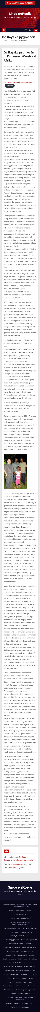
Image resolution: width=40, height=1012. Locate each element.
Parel (24, 982)
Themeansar (24, 906)
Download (9, 86)
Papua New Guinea (15, 864)
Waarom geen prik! (28, 1003)
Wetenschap (15, 1007)
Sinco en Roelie (20, 14)
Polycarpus (8, 990)
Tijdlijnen (27, 994)
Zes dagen (25, 1007)
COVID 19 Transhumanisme (27, 928)
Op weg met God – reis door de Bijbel (20, 978)
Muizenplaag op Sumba (29, 974)
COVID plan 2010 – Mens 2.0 (20, 936)
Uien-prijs (8, 1003)
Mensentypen (14, 974)
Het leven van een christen (13, 967)
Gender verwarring (9, 959)
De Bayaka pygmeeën (11, 940)
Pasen (30, 982)
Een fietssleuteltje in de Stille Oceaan (20, 951)
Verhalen (16, 1003)
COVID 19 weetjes (14, 932)
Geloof (31, 955)
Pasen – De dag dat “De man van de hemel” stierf (20, 986)
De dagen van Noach (16, 944)
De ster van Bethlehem (29, 947)
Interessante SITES (30, 967)
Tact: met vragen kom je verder (25, 990)
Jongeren (19, 971)
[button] (30, 30)
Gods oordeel (22, 959)
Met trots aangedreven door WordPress (17, 904)
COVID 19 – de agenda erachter (20, 918)
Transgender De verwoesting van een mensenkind (20, 998)
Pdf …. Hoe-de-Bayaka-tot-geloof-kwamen (19, 82)
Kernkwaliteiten (29, 971)
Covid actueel (27, 932)
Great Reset (33, 959)
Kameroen (12, 867)
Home (4, 40)
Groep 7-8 (12, 963)
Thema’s (13, 994)
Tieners (20, 994)
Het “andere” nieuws (24, 963)
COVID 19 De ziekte (10, 928)
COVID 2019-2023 (20, 914)
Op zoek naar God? (14, 982)
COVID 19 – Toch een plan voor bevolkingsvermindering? (20, 923)
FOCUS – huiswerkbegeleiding (16, 955)
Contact (28, 911)
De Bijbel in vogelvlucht (29, 940)
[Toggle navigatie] (25, 30)
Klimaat (5, 974)
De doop (28, 944)
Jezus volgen (9, 971)
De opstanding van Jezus (11, 947)
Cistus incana (19, 911)
